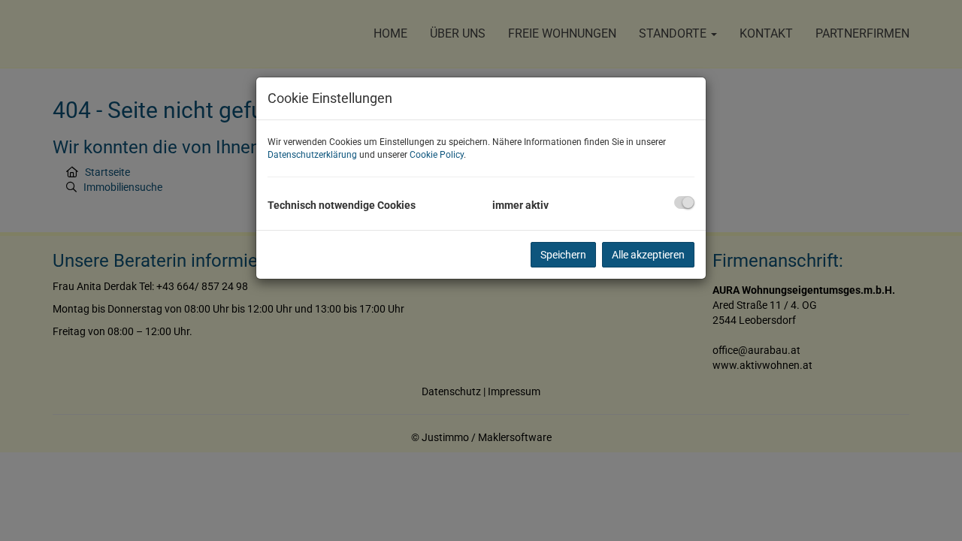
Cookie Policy (437, 155)
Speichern (563, 255)
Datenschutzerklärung (312, 155)
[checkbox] (684, 202)
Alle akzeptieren (648, 255)
